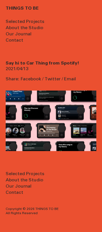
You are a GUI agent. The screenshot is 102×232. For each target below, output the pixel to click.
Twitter (52, 79)
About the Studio (24, 28)
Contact (14, 40)
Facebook (30, 79)
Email (70, 79)
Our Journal (18, 34)
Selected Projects (25, 22)
